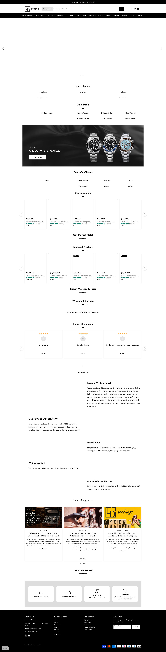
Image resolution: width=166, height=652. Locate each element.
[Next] (145, 214)
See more (82, 563)
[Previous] (21, 214)
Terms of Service (88, 625)
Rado (122, 279)
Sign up (136, 627)
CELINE (75, 225)
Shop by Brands (39, 15)
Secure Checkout (88, 629)
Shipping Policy (87, 620)
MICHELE (52, 279)
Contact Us (57, 632)
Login (55, 627)
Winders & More (80, 15)
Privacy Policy (87, 622)
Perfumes (108, 15)
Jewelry (116, 15)
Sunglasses (60, 15)
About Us (56, 629)
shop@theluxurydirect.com (35, 628)
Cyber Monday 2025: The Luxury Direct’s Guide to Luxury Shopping (122, 534)
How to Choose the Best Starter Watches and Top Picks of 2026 (83, 534)
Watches (69, 15)
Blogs (132, 15)
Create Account (58, 625)
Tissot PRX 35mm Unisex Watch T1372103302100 (113, 276)
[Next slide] (161, 48)
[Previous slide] (3, 48)
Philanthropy (140, 15)
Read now (43, 549)
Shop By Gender (26, 15)
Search (56, 622)
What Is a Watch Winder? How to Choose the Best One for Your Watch (43, 534)
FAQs (55, 620)
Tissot (27, 225)
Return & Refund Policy (89, 627)
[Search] (121, 9)
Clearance (124, 15)
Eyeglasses (50, 15)
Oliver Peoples (29, 279)
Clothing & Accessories (95, 15)
